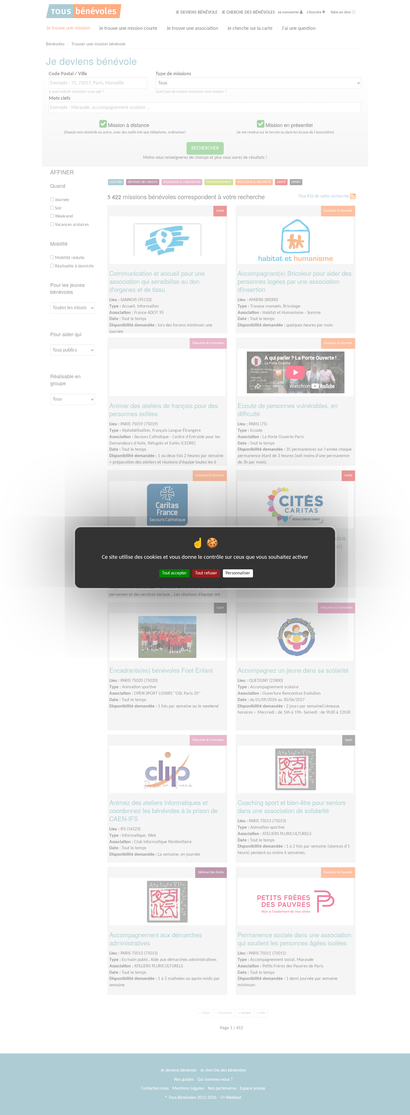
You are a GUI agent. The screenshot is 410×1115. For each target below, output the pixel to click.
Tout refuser (206, 573)
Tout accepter (174, 573)
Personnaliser (238, 573)
